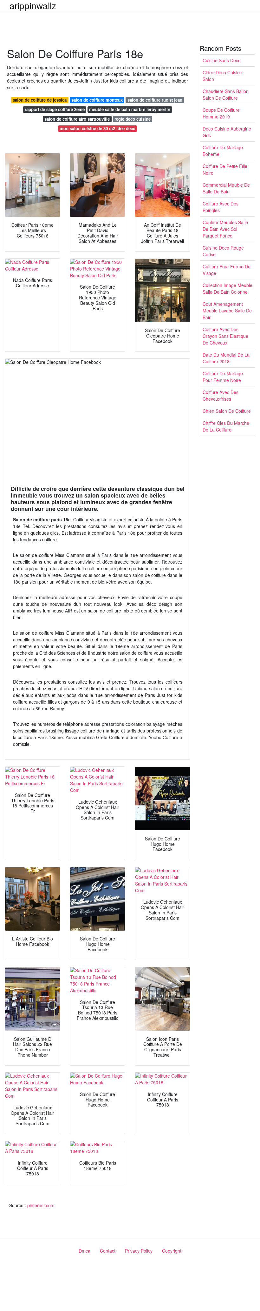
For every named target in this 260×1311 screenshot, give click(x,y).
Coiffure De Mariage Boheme (223, 150)
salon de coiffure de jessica (40, 100)
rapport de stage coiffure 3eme (55, 109)
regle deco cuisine (132, 119)
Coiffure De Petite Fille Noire (225, 169)
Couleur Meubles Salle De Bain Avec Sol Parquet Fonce (225, 229)
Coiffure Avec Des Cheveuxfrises (220, 395)
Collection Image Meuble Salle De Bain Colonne (227, 288)
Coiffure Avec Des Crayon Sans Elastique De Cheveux (225, 336)
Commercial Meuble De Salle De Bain (226, 188)
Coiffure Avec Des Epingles (220, 206)
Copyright (171, 1250)
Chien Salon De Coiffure (227, 411)
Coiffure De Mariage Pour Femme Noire (223, 376)
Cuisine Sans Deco (222, 60)
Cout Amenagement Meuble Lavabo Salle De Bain (227, 310)
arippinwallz (33, 5)
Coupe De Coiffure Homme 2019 (221, 113)
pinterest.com (41, 1205)
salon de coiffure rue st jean (154, 100)
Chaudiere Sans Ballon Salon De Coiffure (226, 94)
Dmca (84, 1250)
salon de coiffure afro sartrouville (77, 119)
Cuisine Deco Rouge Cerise (223, 251)
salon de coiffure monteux (97, 100)
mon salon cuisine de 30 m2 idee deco (97, 128)
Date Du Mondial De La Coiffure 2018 (226, 358)
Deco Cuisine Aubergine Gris (227, 131)
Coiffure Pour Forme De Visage (226, 269)
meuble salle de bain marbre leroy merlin (129, 109)
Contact (107, 1250)
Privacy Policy (139, 1250)
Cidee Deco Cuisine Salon (222, 75)
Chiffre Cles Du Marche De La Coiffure (226, 426)
